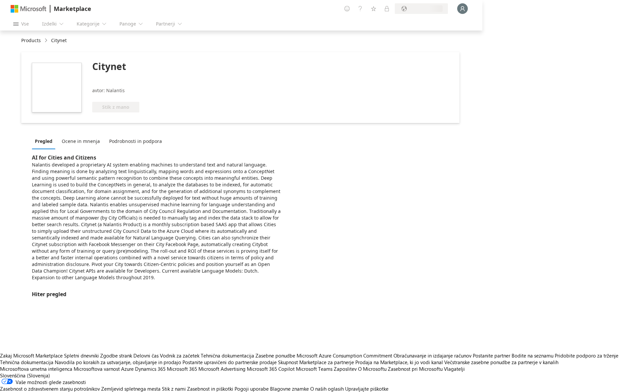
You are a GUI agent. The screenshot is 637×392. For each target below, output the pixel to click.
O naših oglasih (327, 388)
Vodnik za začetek (179, 355)
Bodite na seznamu (532, 355)
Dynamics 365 (150, 368)
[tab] (45, 141)
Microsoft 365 (182, 368)
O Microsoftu (372, 368)
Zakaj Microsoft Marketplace (31, 355)
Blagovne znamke (289, 388)
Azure (127, 368)
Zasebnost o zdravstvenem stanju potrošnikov (50, 388)
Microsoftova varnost (97, 368)
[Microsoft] (28, 9)
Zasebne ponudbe (275, 355)
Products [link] (31, 40)
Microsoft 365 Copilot (271, 368)
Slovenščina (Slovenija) (25, 375)
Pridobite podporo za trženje (586, 355)
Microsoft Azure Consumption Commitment (345, 355)
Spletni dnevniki (81, 355)
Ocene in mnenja (81, 141)
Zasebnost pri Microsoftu (415, 368)
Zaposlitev (345, 368)
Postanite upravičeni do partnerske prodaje (229, 362)
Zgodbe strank (116, 355)
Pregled (43, 141)
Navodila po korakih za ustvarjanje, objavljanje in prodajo (118, 362)
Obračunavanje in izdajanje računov (432, 355)
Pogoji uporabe (252, 388)
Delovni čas (146, 355)
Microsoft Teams (314, 368)
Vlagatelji (454, 368)
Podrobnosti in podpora (135, 141)
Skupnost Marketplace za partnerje (316, 362)
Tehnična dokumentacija (227, 355)
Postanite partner (491, 355)
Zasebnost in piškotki (210, 388)
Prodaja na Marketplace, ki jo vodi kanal (399, 362)
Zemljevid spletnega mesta (131, 388)
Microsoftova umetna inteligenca (36, 368)
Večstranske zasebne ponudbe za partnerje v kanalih (501, 362)
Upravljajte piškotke (367, 388)
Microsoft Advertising (222, 368)
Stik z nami (174, 388)
